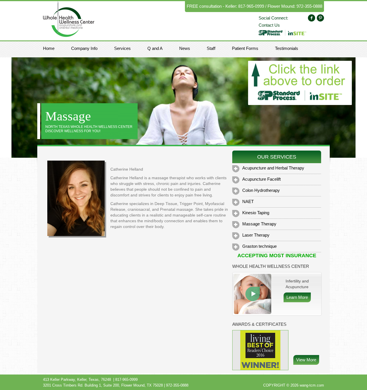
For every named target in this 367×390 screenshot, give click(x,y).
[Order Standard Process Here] (282, 32)
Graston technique (259, 246)
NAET (248, 201)
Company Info (84, 48)
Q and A (155, 48)
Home (48, 48)
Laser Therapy (256, 235)
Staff (211, 48)
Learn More (252, 294)
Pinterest (320, 18)
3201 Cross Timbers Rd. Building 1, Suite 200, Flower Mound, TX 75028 (103, 385)
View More (306, 359)
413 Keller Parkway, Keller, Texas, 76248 (77, 379)
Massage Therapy (259, 223)
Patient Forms (245, 48)
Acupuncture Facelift (261, 179)
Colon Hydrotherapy (261, 190)
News (184, 48)
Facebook (311, 18)
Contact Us (269, 25)
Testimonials (286, 48)
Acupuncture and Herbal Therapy (273, 167)
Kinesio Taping (255, 212)
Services (122, 48)
